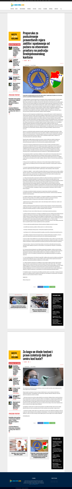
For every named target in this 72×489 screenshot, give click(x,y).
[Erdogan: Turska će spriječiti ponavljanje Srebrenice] (10, 70)
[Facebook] (56, 0)
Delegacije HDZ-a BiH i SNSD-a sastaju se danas (16, 78)
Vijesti (25, 60)
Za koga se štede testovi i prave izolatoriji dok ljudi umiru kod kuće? (18, 306)
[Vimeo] (60, 0)
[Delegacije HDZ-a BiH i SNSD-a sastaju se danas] (10, 78)
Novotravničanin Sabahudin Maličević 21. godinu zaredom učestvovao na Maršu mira (16, 86)
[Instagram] (57, 0)
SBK (9, 113)
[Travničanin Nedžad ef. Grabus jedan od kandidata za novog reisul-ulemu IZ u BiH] (10, 60)
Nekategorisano (15, 74)
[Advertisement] (36, 20)
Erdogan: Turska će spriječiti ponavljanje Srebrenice (16, 71)
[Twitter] (58, 0)
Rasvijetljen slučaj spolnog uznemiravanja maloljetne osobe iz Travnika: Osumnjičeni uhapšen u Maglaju (16, 51)
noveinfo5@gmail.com (34, 484)
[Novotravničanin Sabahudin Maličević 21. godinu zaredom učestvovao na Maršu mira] (10, 84)
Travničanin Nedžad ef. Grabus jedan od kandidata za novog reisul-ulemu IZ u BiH (16, 62)
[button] (61, 9)
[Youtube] (61, 0)
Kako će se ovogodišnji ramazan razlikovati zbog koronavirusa (39, 310)
